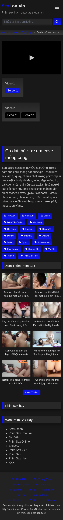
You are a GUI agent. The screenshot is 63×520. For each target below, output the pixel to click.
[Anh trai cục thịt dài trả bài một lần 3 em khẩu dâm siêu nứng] (47, 281)
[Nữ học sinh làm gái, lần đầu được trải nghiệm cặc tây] (47, 339)
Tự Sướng (49, 500)
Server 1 (12, 90)
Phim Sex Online (19, 441)
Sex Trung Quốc (43, 479)
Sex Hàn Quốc (20, 484)
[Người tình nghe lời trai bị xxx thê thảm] (16, 368)
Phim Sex (15, 454)
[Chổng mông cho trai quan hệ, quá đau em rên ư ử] (47, 368)
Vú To (32, 489)
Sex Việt (14, 437)
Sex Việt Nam (43, 484)
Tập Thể (21, 494)
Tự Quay (26, 32)
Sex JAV (14, 445)
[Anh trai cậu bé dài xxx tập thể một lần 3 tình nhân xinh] (16, 281)
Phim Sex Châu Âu (21, 433)
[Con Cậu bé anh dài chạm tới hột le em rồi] (16, 339)
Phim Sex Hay (18, 458)
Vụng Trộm (15, 489)
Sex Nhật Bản (19, 479)
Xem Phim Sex (9, 32)
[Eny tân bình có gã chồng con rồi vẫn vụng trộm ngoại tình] (16, 310)
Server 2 (28, 115)
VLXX (33, 500)
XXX (12, 462)
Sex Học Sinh (15, 500)
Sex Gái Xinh (40, 494)
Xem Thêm (31, 392)
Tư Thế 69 (48, 489)
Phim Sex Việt (17, 450)
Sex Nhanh (16, 428)
